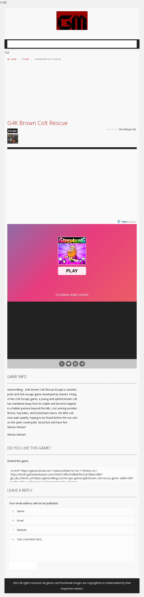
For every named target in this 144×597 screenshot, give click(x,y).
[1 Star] (107, 129)
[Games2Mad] (72, 20)
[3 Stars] (112, 129)
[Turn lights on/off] (62, 364)
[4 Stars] (115, 129)
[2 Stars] (110, 129)
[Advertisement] (72, 90)
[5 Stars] (117, 129)
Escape (25, 59)
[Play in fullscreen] (75, 364)
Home (13, 59)
